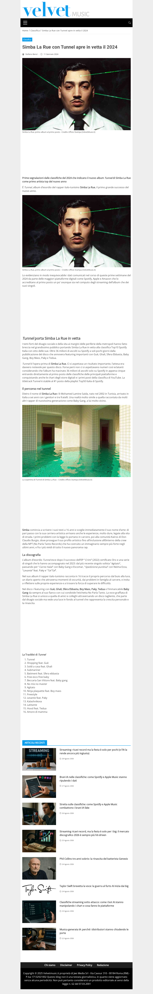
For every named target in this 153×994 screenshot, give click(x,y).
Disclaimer (66, 965)
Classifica (27, 39)
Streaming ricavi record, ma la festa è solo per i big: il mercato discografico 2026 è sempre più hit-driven (94, 833)
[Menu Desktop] (25, 22)
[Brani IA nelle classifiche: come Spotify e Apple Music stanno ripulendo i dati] (39, 786)
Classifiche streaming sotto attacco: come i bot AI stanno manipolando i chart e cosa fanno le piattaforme (91, 903)
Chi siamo (49, 965)
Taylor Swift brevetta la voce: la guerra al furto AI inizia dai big (94, 886)
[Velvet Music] (55, 9)
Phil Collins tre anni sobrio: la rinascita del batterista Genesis (94, 858)
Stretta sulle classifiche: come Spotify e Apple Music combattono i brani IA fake (88, 806)
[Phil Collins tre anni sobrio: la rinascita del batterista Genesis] (39, 868)
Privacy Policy (84, 965)
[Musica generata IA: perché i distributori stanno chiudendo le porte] (39, 939)
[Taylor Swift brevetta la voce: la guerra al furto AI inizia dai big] (39, 890)
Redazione (103, 965)
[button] (129, 22)
